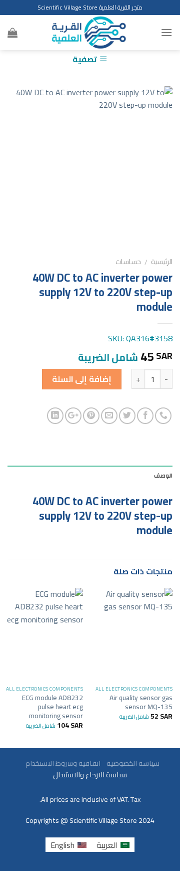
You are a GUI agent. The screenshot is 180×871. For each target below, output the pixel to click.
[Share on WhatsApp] (163, 415)
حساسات (128, 261)
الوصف (163, 476)
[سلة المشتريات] (13, 33)
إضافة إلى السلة (82, 378)
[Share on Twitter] (127, 415)
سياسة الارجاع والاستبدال (90, 774)
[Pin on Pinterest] (91, 415)
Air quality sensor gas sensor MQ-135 (141, 702)
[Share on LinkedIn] (55, 415)
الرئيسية (161, 261)
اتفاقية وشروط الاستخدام (62, 763)
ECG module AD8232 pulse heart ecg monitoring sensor (52, 707)
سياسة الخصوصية (131, 763)
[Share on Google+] (73, 415)
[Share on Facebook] (145, 415)
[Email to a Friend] (109, 415)
